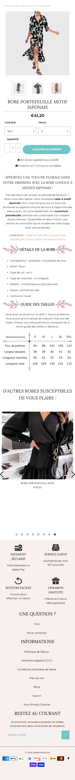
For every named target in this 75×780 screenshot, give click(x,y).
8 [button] (55, 534)
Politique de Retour (36, 651)
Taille (42, 122)
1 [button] (16, 534)
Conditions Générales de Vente (36, 669)
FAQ (37, 624)
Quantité (13, 139)
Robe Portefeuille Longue (41, 235)
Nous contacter (37, 632)
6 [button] (44, 534)
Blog (37, 687)
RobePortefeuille (41, 752)
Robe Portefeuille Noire (50, 239)
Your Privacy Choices (36, 704)
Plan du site (36, 678)
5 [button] (38, 534)
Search (36, 695)
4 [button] (33, 534)
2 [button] (22, 534)
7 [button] (49, 534)
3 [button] (27, 534)
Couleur (10, 122)
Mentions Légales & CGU (36, 660)
